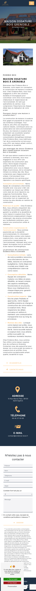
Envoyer (20, 523)
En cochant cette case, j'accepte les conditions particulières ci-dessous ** (16, 516)
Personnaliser (12, 586)
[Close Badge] (27, 585)
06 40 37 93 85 (18, 418)
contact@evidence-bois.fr (18, 436)
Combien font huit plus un (12, 491)
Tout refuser (13, 583)
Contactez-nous (16, 369)
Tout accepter (12, 579)
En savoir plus (15, 363)
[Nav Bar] (31, 3)
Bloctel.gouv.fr (24, 569)
